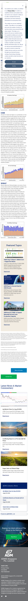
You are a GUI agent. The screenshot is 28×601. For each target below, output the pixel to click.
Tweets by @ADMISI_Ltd (8, 514)
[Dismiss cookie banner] (22, 6)
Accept (14, 61)
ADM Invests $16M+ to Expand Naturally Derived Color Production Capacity (13, 314)
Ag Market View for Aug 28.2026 (12, 409)
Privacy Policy (5, 568)
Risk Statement (5, 571)
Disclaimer (4, 570)
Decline (14, 66)
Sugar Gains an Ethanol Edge (11, 468)
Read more (7, 271)
